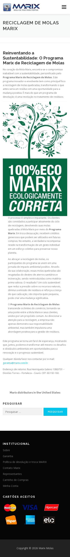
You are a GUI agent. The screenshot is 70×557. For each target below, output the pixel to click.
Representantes (12, 474)
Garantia (8, 456)
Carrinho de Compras (16, 480)
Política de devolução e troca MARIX (25, 462)
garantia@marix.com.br (15, 363)
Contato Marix (11, 468)
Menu (64, 7)
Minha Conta (10, 486)
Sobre (6, 450)
